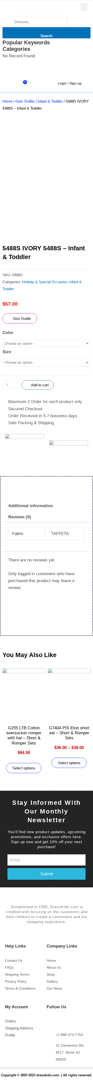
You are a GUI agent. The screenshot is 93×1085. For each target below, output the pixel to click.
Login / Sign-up (70, 83)
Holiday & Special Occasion (44, 282)
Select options (23, 768)
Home (7, 101)
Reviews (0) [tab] (19, 517)
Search (46, 36)
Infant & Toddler (50, 101)
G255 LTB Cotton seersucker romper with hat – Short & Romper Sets (23, 736)
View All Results (17, 70)
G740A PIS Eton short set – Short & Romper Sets (69, 733)
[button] (83, 7)
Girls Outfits (25, 101)
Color (7, 332)
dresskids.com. (48, 1075)
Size (6, 351)
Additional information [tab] (30, 505)
